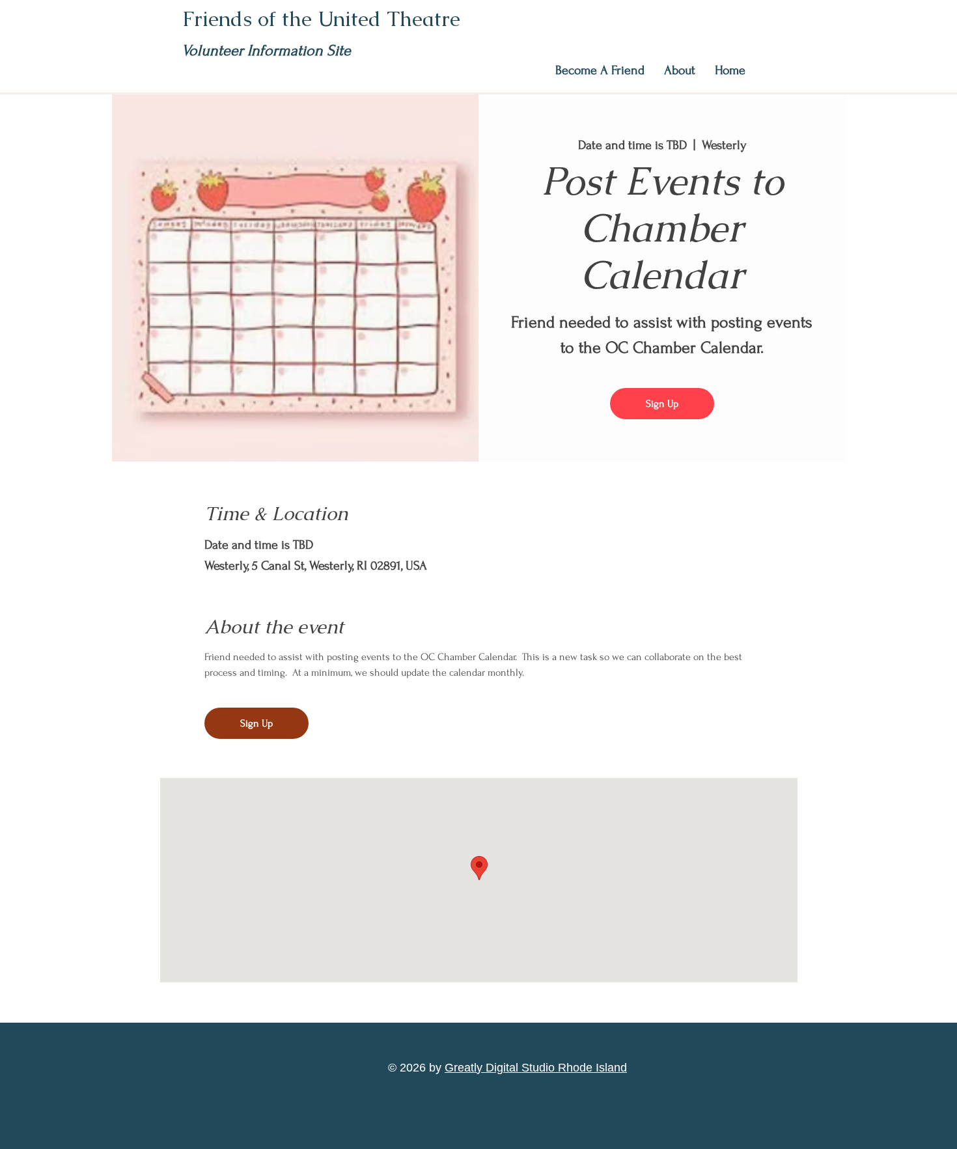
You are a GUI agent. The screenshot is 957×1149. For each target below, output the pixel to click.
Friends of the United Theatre (321, 18)
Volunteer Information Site (266, 50)
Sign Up (662, 403)
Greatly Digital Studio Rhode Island (536, 1067)
